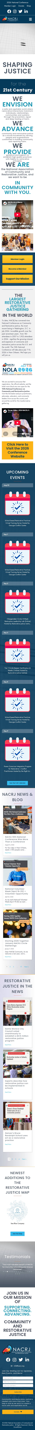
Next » (26, 967)
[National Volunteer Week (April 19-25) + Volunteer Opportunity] (17, 872)
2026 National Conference (17, 2)
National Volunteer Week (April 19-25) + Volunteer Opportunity (16, 891)
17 (21, 967)
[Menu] (30, 19)
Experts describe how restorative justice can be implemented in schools (16, 1084)
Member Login (10, 6)
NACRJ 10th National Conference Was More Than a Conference (16, 839)
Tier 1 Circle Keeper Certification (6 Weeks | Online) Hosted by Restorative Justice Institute (17, 670)
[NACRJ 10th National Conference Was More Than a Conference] (17, 820)
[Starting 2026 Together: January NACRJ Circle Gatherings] (17, 924)
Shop (29, 6)
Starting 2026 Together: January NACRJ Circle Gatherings (17, 943)
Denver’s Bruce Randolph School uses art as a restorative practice (16, 1137)
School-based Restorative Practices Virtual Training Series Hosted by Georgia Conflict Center (17, 523)
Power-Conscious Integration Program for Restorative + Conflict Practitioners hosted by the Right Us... (17, 768)
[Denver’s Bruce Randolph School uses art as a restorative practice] (17, 1116)
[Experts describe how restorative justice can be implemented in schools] (17, 1063)
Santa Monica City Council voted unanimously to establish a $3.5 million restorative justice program (16, 1035)
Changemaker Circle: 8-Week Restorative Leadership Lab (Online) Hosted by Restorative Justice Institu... (17, 621)
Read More (8, 853)
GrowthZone (17, 1427)
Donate (21, 6)
